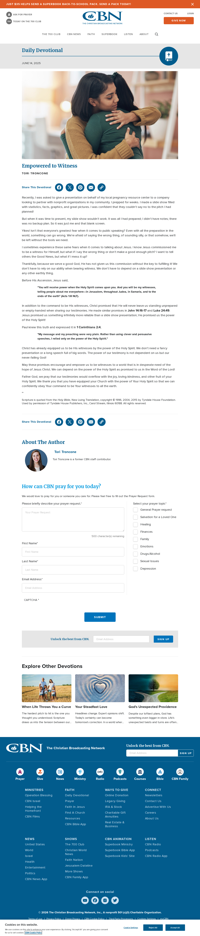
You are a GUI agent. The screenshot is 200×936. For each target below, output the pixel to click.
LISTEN (128, 34)
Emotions (146, 546)
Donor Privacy (72, 918)
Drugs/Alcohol (150, 554)
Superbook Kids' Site (120, 856)
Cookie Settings (131, 927)
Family (144, 539)
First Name (29, 543)
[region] (100, 928)
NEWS (30, 839)
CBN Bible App (75, 824)
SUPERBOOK (110, 34)
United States (35, 844)
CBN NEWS (74, 34)
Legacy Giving (115, 801)
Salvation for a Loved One (158, 517)
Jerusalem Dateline (78, 866)
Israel (29, 856)
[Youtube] (85, 900)
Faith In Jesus (75, 807)
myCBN (164, 918)
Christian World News (76, 852)
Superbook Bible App (120, 850)
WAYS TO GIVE (116, 790)
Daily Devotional (77, 795)
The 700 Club (51, 34)
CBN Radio (153, 844)
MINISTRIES (34, 790)
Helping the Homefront (33, 809)
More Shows (74, 871)
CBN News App (36, 879)
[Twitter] (70, 187)
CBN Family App (76, 877)
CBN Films (32, 816)
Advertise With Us (158, 807)
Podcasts (152, 850)
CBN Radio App (156, 856)
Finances (146, 532)
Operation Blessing (38, 795)
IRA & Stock (113, 807)
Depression (148, 569)
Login (190, 13)
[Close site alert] (192, 4)
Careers (150, 813)
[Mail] (91, 187)
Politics (30, 873)
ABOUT (144, 34)
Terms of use (35, 918)
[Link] (102, 187)
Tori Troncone (35, 173)
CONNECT (153, 790)
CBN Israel (32, 801)
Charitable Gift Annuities (115, 814)
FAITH (91, 34)
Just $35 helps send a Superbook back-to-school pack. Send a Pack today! (68, 4)
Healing (145, 524)
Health (30, 862)
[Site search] (156, 36)
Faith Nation (74, 860)
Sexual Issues (149, 561)
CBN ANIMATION (118, 839)
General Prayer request (156, 510)
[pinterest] (80, 187)
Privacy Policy (54, 918)
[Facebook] (59, 187)
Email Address (32, 579)
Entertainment (35, 867)
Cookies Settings (146, 918)
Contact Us (171, 13)
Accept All (175, 927)
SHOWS (71, 839)
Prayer (69, 801)
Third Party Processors (121, 918)
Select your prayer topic (149, 504)
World (29, 850)
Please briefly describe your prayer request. (51, 504)
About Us (152, 818)
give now (179, 20)
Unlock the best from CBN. (70, 639)
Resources (72, 818)
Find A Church (75, 813)
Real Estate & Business (115, 824)
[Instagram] (105, 900)
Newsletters (153, 795)
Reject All (153, 927)
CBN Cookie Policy (94, 918)
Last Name (29, 561)
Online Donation (117, 795)
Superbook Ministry (119, 844)
